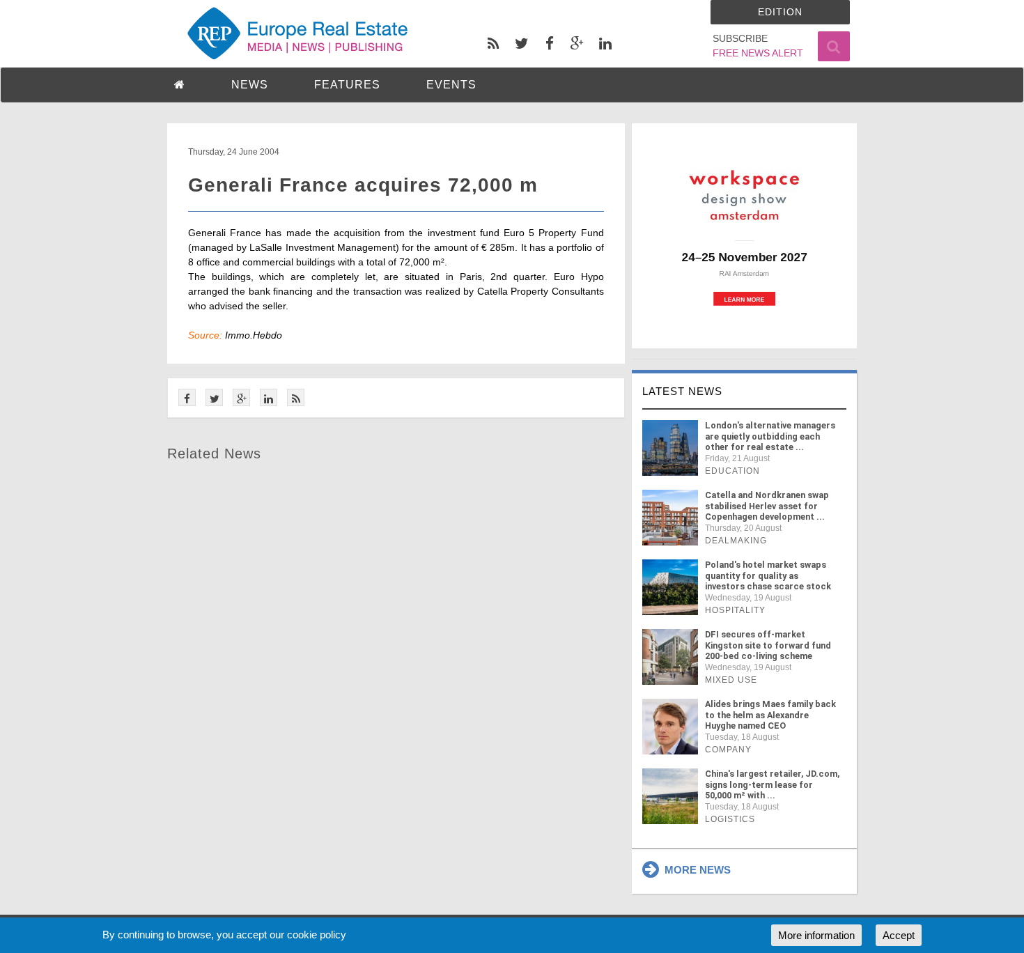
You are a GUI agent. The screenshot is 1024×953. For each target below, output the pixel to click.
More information (816, 935)
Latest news (682, 391)
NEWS (249, 85)
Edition (780, 11)
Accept (899, 935)
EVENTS (451, 85)
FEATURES (347, 85)
